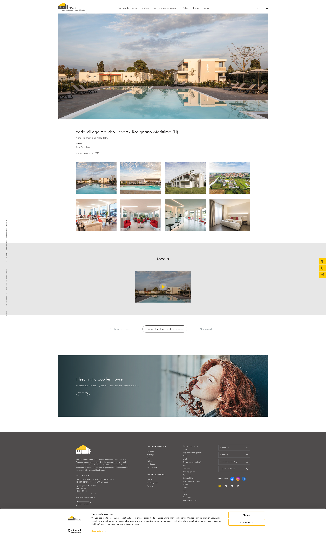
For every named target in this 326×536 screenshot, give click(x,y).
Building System (189, 472)
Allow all (246, 515)
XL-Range (150, 461)
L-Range (150, 458)
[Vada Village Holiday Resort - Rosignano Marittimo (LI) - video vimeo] (163, 287)
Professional (6, 301)
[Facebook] (232, 478)
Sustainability (188, 478)
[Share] (322, 275)
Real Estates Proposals (191, 481)
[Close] (265, 8)
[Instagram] (238, 478)
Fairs (184, 491)
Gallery (145, 7)
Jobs (206, 7)
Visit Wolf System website (85, 497)
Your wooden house (127, 7)
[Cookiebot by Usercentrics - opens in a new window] (74, 531)
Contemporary (152, 483)
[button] (111, 329)
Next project (206, 329)
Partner (185, 484)
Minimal (150, 486)
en (257, 7)
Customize (245, 522)
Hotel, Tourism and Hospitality (6, 279)
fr (226, 486)
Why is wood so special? (166, 7)
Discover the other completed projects (164, 329)
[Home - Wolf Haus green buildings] (71, 6)
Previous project (121, 329)
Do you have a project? (192, 462)
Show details (97, 531)
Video (185, 7)
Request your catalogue (229, 462)
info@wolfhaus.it (101, 482)
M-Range (150, 455)
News (185, 494)
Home (6, 313)
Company (186, 468)
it (238, 486)
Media (185, 488)
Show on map (83, 504)
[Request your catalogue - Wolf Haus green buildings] (322, 268)
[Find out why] (163, 386)
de (232, 486)
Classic (149, 480)
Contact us (187, 497)
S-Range (150, 451)
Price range (187, 475)
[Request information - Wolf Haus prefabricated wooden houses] (322, 261)
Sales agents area (189, 500)
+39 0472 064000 (86, 482)
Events (196, 7)
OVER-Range (152, 467)
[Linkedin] (244, 478)
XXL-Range (151, 464)
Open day (224, 455)
